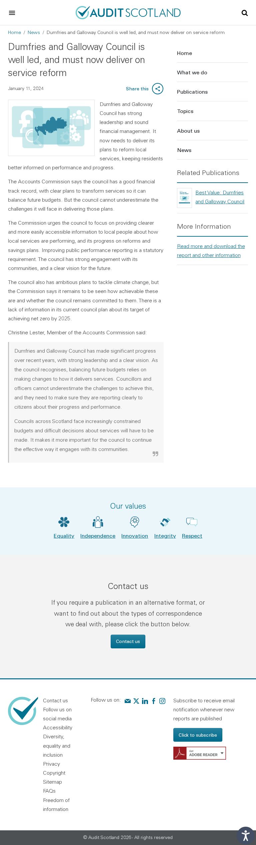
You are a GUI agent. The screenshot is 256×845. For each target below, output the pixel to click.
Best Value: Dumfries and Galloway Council (219, 197)
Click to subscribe (198, 735)
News (34, 32)
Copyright (54, 772)
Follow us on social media (57, 714)
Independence (97, 535)
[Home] (128, 11)
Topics (185, 110)
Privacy (51, 763)
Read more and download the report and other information (211, 250)
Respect (192, 535)
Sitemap (52, 781)
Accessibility (57, 727)
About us (188, 130)
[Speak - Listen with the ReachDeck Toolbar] (246, 836)
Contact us (128, 641)
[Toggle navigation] (12, 13)
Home (14, 32)
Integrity (165, 535)
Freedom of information (56, 804)
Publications (192, 91)
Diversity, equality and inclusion (56, 745)
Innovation (134, 535)
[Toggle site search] (244, 12)
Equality (64, 535)
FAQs (49, 790)
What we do (192, 72)
